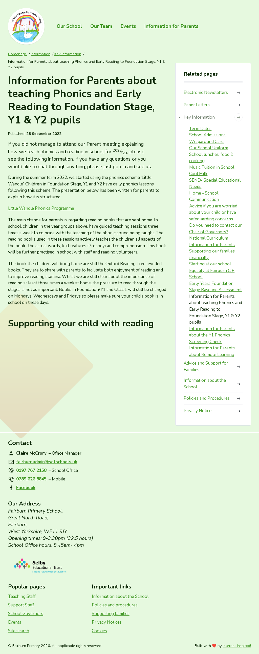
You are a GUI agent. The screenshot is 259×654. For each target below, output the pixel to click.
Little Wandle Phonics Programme (41, 208)
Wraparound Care (206, 141)
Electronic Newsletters (206, 92)
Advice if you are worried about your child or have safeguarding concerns (213, 212)
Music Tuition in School (211, 167)
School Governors (25, 614)
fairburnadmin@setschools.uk (46, 462)
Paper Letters (197, 105)
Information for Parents (171, 26)
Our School (69, 26)
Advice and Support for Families (206, 366)
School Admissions (207, 135)
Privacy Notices (198, 411)
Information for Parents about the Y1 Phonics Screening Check (212, 335)
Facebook (25, 488)
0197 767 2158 (31, 470)
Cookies (99, 631)
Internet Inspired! (237, 645)
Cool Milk (198, 174)
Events (128, 26)
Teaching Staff (22, 596)
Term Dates (200, 129)
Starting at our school (210, 264)
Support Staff (21, 605)
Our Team (101, 26)
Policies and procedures (115, 605)
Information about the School (205, 383)
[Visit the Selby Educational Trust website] (129, 566)
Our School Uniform (208, 148)
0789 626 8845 (31, 479)
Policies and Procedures (207, 398)
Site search (18, 631)
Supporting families (111, 614)
